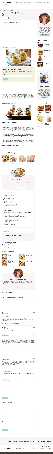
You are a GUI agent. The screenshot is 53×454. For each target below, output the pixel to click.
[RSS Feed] (50, 446)
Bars (44, 49)
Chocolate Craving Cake (46, 44)
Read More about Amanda (44, 34)
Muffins (5, 10)
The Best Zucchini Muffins (12, 262)
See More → (39, 126)
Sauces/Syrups (46, 55)
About (48, 2)
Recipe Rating (4, 406)
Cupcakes (24, 2)
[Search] (50, 3)
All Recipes (16, 2)
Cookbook (44, 2)
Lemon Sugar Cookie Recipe (40, 123)
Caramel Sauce (47, 56)
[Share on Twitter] (13, 18)
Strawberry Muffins (30, 163)
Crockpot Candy (47, 63)
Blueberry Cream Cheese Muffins (5, 164)
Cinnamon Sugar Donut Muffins (14, 163)
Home (3, 10)
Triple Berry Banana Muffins (29, 255)
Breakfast (6, 15)
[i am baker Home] (6, 3)
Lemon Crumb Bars (47, 50)
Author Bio (40, 2)
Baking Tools (38, 448)
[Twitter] (48, 446)
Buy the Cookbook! (44, 97)
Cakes (21, 2)
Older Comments (5, 398)
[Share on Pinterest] (11, 18)
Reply (34, 294)
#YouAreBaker (16, 238)
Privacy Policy (48, 448)
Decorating (35, 2)
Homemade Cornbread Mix (11, 255)
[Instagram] (46, 446)
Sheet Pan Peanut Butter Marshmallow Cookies (40, 113)
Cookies (28, 2)
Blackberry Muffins (29, 261)
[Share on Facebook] (9, 18)
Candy (32, 2)
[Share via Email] (15, 18)
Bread (9, 254)
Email (4, 74)
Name (3, 421)
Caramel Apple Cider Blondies (47, 113)
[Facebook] (44, 446)
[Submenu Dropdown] (18, 2)
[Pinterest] (42, 446)
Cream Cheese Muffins (22, 163)
